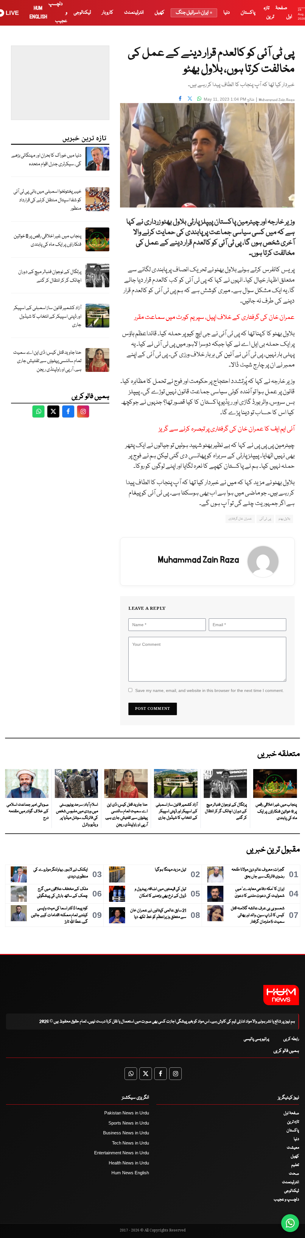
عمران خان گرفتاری (240, 518)
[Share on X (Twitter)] (189, 98)
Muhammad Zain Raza (277, 100)
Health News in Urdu (129, 1162)
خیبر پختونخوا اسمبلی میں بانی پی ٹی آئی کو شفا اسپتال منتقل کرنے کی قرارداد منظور (47, 200)
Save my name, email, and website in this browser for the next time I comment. (209, 690)
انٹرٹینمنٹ (134, 12)
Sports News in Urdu (128, 1122)
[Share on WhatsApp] (199, 98)
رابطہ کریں (291, 1039)
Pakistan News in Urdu (126, 1112)
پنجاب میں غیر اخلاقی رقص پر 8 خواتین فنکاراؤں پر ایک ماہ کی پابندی (47, 241)
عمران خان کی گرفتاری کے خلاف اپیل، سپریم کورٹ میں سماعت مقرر (214, 317)
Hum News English (130, 1172)
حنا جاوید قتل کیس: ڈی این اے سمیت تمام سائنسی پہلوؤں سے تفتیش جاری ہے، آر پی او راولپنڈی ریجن (47, 361)
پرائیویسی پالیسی (256, 1039)
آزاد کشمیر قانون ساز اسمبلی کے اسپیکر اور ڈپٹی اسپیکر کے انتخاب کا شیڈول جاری (47, 316)
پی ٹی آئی (265, 518)
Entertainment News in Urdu (121, 1152)
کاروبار (107, 12)
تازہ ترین (293, 1122)
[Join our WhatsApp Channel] (290, 1223)
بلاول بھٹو (284, 518)
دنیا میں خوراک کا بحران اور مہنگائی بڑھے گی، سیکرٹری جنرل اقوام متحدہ (46, 160)
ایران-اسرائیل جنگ (192, 12)
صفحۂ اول (291, 1113)
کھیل (159, 12)
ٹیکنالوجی (82, 12)
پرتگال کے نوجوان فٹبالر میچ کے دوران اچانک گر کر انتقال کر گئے (49, 276)
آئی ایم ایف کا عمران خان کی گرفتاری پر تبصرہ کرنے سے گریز (227, 429)
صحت (294, 1173)
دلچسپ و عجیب (286, 1199)
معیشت (293, 1148)
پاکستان (248, 12)
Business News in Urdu (126, 1132)
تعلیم (295, 1165)
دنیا (226, 12)
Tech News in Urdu (130, 1142)
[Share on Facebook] (180, 98)
